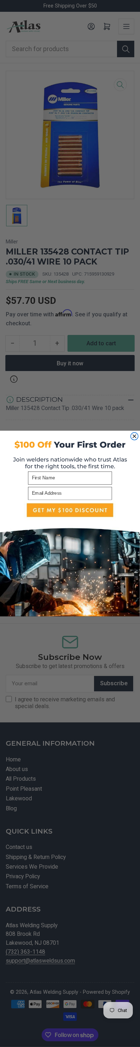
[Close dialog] (134, 436)
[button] (70, 558)
